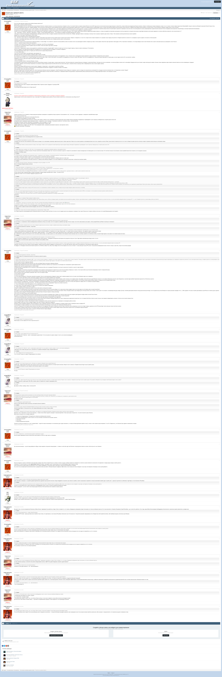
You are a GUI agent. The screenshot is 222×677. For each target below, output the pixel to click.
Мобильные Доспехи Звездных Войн (12, 658)
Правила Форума (16, 8)
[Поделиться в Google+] (6, 646)
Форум (3, 8)
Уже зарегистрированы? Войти (207, 1)
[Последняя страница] (10, 18)
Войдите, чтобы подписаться (207, 12)
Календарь (9, 8)
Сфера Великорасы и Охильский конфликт (13, 651)
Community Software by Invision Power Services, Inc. (111, 675)
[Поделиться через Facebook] (2, 646)
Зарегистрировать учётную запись (56, 635)
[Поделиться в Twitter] (4, 646)
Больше (217, 10)
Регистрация (217, 1)
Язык (109, 672)
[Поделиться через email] (8, 646)
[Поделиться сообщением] (219, 21)
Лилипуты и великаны (10, 664)
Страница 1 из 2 (14, 18)
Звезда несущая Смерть (10, 661)
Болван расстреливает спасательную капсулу (14, 654)
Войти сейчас (166, 635)
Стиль (112, 672)
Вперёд (7, 18)
